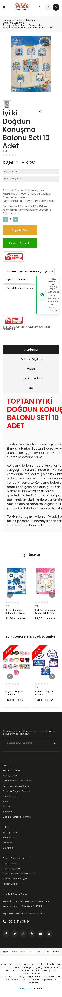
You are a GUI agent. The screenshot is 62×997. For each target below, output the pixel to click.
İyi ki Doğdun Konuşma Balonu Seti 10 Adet (28, 27)
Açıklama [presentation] (31, 350)
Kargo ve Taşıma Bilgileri (16, 791)
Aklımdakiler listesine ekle (19, 288)
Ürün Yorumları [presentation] (31, 378)
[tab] (31, 349)
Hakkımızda (9, 796)
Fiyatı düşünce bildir (16, 279)
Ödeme (7, 806)
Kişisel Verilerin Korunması (17, 780)
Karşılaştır (46, 271)
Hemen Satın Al (19, 243)
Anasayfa (8, 20)
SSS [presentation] (31, 388)
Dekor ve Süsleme (13, 23)
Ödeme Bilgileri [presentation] (31, 359)
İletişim (6, 765)
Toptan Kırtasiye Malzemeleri (19, 873)
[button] (10, 595)
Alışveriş (7, 811)
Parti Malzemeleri (27, 20)
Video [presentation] (31, 369)
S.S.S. (5, 801)
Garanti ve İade (11, 770)
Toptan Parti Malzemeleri (16, 858)
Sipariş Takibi (10, 775)
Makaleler (8, 847)
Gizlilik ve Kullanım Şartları (17, 786)
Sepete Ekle (20, 230)
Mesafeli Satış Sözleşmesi (17, 816)
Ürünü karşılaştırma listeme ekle (22, 271)
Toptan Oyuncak (12, 868)
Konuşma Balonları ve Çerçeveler (22, 25)
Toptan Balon (10, 863)
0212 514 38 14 (19, 921)
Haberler (8, 842)
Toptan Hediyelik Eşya (15, 878)
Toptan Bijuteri (10, 883)
